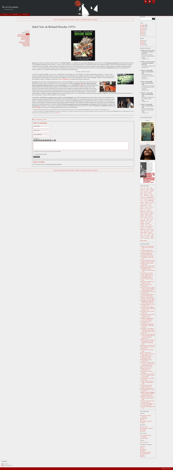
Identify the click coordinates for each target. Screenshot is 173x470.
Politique (142, 221)
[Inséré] (39, 140)
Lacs (145, 210)
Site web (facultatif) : (38, 134)
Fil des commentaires (8, 465)
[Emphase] (36, 140)
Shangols (143, 422)
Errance (141, 200)
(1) (55, 64)
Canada (150, 194)
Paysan (152, 218)
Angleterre (151, 191)
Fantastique (152, 202)
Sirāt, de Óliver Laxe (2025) (147, 366)
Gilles (143, 42)
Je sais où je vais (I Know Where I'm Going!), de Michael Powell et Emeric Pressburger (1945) (148, 364)
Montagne (142, 216)
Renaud (27, 31)
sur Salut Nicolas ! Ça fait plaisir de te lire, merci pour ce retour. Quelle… (148, 97)
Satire (141, 230)
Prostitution (148, 223)
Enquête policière (151, 199)
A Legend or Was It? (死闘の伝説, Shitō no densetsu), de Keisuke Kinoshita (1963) (148, 309)
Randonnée (142, 226)
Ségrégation (150, 232)
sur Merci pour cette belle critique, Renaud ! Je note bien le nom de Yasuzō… (148, 108)
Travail (148, 235)
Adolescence (142, 189)
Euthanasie (27, 40)
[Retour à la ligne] (50, 140)
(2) (46, 105)
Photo (143, 31)
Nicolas (143, 43)
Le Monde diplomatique (146, 452)
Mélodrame (152, 213)
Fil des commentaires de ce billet (40, 119)
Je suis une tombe (145, 442)
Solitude (148, 233)
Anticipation (20, 36)
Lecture (143, 28)
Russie (152, 229)
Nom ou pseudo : (37, 126)
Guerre (141, 207)
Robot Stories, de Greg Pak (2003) (148, 345)
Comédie (152, 195)
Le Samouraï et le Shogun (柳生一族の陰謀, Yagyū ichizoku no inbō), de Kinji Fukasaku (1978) (148, 301)
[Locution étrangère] (48, 140)
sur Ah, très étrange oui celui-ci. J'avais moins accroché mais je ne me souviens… (148, 74)
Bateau (141, 194)
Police (151, 220)
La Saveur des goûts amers (147, 421)
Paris (144, 218)
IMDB (56, 112)
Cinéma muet (146, 195)
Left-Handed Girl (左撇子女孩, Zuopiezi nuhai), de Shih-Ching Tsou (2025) (148, 326)
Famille (147, 202)
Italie (150, 208)
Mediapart (143, 450)
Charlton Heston (26, 36)
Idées (143, 33)
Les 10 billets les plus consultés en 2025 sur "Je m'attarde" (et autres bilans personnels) (148, 375)
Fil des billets (6, 464)
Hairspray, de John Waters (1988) (148, 266)
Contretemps (144, 449)
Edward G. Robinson (25, 39)
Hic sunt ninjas (144, 418)
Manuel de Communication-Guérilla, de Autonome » (86, 19)
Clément (143, 40)
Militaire (150, 214)
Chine (141, 195)
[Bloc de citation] (52, 140)
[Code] (46, 140)
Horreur (146, 207)
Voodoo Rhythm (145, 438)
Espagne (145, 200)
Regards (143, 455)
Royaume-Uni (143, 229)
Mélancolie (147, 213)
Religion (141, 227)
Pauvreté (147, 218)
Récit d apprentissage (149, 226)
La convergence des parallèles (147, 428)
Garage (149, 205)
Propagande (142, 223)
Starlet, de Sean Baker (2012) (147, 388)
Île (145, 208)
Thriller (141, 235)
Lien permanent (22, 34)
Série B (141, 233)
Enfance (145, 199)
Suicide (152, 233)
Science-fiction (26, 45)
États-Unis (151, 200)
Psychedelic (142, 224)
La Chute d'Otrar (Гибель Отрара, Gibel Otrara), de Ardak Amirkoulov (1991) (148, 316)
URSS (152, 235)
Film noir (146, 203)
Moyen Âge (150, 216)
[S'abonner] (145, 3)
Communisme (142, 197)
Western (151, 238)
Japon (141, 210)
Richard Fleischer (26, 44)
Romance (150, 227)
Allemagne (152, 189)
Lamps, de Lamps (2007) (146, 352)
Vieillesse (147, 236)
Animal (141, 192)
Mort (146, 216)
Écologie (27, 37)
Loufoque (147, 211)
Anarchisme (146, 191)
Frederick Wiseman (143, 205)
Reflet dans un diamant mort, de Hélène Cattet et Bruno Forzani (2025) (148, 398)
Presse (143, 32)
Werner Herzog (146, 238)
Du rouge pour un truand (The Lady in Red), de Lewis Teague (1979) (148, 257)
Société (143, 35)
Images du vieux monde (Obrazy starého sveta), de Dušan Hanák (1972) (148, 247)
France (150, 203)
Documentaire (149, 197)
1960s (141, 188)
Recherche (142, 16)
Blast (142, 448)
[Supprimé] (41, 140)
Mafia (152, 211)
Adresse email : (37, 130)
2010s (151, 188)
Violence (152, 236)
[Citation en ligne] (43, 140)
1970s (145, 188)
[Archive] (149, 3)
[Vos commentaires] (153, 3)
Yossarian (143, 431)
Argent (145, 192)
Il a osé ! (143, 419)
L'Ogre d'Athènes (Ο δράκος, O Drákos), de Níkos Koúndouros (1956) (148, 382)
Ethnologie (142, 202)
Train (145, 235)
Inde (147, 208)
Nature (141, 217)
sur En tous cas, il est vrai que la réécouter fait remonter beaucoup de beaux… (148, 54)
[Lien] (55, 140)
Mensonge (142, 214)
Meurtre (146, 214)
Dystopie (23, 37)
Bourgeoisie (146, 194)
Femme (141, 203)
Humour (142, 208)
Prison (146, 221)
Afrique (147, 189)
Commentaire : (36, 138)
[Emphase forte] (34, 140)
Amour (141, 191)
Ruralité (148, 229)
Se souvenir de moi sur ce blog (41, 154)
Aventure (143, 29)
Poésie (148, 220)
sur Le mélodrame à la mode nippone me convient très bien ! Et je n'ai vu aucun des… (148, 86)
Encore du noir (144, 426)
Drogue (141, 199)
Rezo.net (143, 456)
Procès (150, 221)
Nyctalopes (144, 429)
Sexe (145, 233)
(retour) (108, 109)
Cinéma (27, 34)
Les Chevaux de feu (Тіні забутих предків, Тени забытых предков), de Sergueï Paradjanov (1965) (148, 289)
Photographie (142, 220)
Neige (149, 217)
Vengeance (142, 236)
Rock (146, 227)
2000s (148, 188)
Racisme (150, 224)
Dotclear (169, 468)
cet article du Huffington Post (64, 79)
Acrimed (143, 446)
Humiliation (151, 207)
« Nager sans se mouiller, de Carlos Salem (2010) (63, 19)
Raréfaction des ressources (24, 42)
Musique (143, 26)
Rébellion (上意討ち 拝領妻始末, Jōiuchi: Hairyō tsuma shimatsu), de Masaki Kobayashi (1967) (148, 394)
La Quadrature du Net (146, 453)
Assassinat (150, 192)
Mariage (141, 213)
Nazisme (145, 217)
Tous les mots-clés (143, 240)
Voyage (141, 238)
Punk (147, 224)
